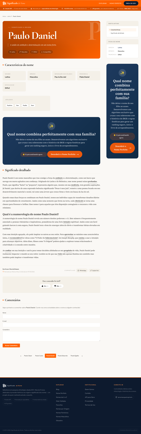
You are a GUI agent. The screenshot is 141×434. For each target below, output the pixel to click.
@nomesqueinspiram (125, 397)
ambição (59, 178)
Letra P (9, 16)
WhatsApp (83, 270)
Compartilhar (47, 52)
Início (4, 16)
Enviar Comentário (11, 345)
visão (60, 254)
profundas (92, 181)
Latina (13, 52)
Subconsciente (51, 238)
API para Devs (90, 397)
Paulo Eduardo (63, 356)
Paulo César (28, 356)
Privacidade (89, 401)
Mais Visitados (61, 401)
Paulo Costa (39, 356)
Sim (46, 286)
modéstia (75, 185)
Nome (4, 313)
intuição (66, 222)
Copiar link (95, 270)
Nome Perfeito (115, 3)
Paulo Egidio (75, 356)
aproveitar (68, 234)
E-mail (4, 321)
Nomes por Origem (62, 409)
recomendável (16, 238)
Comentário (6, 329)
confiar (8, 250)
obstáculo (79, 201)
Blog (57, 389)
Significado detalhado (117, 33)
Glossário (59, 421)
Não (59, 286)
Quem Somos (89, 389)
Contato (88, 393)
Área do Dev (131, 3)
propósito (68, 250)
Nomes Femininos (62, 413)
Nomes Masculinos (62, 417)
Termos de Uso (90, 405)
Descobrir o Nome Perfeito (65, 154)
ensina (81, 238)
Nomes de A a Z (61, 397)
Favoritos (59, 405)
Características (115, 30)
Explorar (103, 3)
